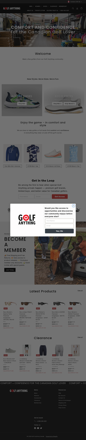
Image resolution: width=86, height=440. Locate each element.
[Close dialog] (73, 205)
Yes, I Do (59, 231)
